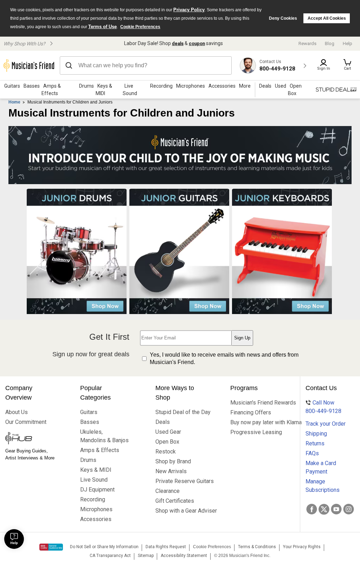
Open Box (167, 441)
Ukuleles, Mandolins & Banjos (104, 436)
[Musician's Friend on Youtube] (336, 509)
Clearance (167, 491)
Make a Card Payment (321, 467)
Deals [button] (265, 86)
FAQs (312, 453)
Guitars (12, 86)
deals (178, 43)
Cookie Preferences (140, 26)
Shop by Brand (173, 461)
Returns (315, 443)
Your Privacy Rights (302, 546)
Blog (329, 43)
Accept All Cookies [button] (327, 18)
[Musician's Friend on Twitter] (324, 509)
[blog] (30, 439)
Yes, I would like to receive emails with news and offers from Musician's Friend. (224, 358)
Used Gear (168, 431)
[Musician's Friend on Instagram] (348, 509)
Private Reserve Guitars (180, 481)
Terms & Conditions (257, 546)
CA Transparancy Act (110, 555)
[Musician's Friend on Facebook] (312, 509)
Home (14, 102)
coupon (197, 43)
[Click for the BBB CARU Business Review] (51, 547)
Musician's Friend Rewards (255, 402)
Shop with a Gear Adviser (180, 510)
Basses (32, 86)
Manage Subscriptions (323, 485)
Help (347, 43)
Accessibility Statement (184, 555)
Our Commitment (25, 422)
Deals (162, 422)
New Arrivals (171, 471)
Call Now (323, 406)
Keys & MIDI (104, 89)
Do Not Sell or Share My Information (104, 546)
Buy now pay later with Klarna (255, 422)
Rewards (307, 43)
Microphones (190, 86)
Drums (86, 86)
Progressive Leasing (255, 432)
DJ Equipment (97, 489)
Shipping (316, 433)
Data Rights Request (166, 546)
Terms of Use (102, 26)
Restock (165, 451)
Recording (161, 86)
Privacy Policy (189, 9)
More (245, 86)
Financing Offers (250, 412)
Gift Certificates (174, 500)
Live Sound (130, 89)
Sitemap (146, 555)
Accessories (222, 86)
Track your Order (326, 423)
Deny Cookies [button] (283, 18)
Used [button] (280, 86)
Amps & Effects (51, 89)
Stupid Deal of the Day (180, 412)
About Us (16, 412)
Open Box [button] (295, 89)
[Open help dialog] (14, 539)
